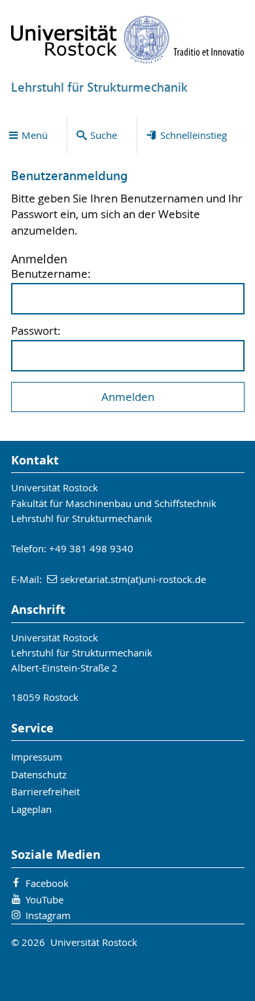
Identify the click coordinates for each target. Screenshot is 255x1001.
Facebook (47, 883)
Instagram (48, 915)
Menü (35, 135)
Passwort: (36, 331)
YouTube (44, 899)
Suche (103, 135)
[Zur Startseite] (128, 39)
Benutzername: (51, 274)
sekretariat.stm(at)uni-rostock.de (133, 579)
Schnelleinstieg (193, 135)
